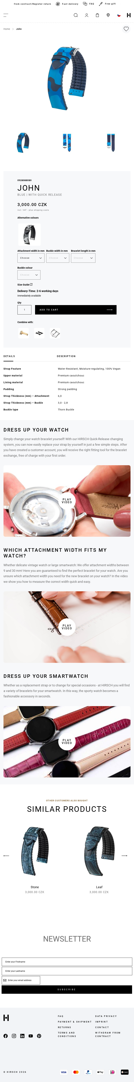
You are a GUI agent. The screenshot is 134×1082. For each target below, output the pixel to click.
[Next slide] (124, 856)
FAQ (91, 4)
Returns (64, 1027)
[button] (23, 143)
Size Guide (23, 284)
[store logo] (129, 15)
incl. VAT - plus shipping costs (33, 210)
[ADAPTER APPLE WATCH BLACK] (39, 333)
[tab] (28, 355)
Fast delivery (70, 4)
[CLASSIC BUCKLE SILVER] (55, 333)
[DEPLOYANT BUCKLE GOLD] (23, 333)
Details (9, 356)
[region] (67, 4)
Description (66, 356)
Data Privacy (106, 1016)
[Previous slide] (9, 856)
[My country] (119, 15)
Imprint (101, 1022)
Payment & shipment (75, 1022)
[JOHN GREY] (29, 235)
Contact (102, 1027)
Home (6, 29)
